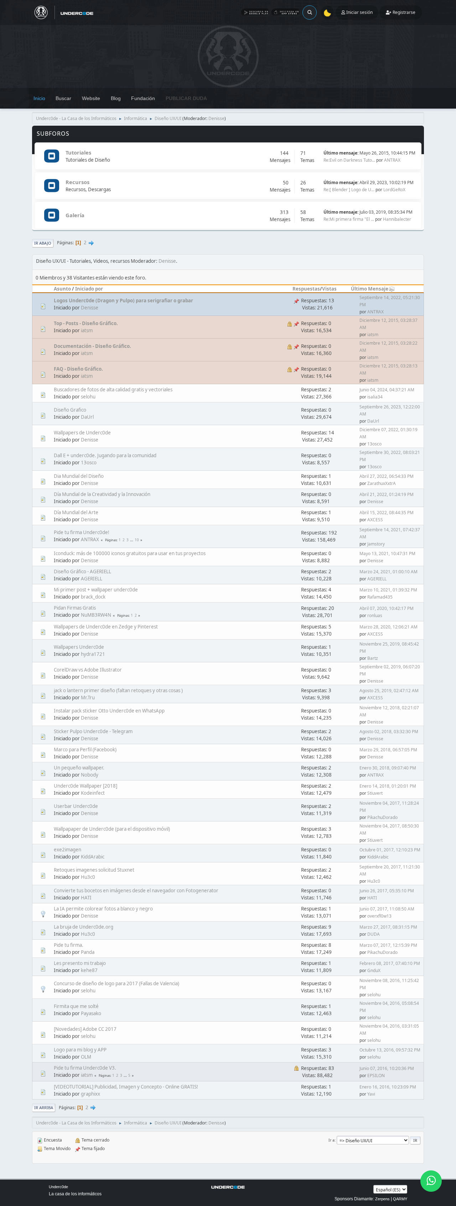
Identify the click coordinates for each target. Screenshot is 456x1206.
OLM (86, 1057)
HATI (86, 897)
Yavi (371, 1094)
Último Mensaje (369, 289)
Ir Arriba (43, 1107)
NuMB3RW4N (96, 615)
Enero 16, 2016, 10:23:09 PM (387, 1087)
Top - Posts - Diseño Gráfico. (86, 323)
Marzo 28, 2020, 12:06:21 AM (388, 627)
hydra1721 (93, 654)
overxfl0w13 (379, 916)
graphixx (90, 1094)
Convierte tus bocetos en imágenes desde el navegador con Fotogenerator (136, 890)
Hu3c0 (88, 877)
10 (137, 539)
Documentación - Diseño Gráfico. (92, 346)
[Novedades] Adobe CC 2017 (85, 1029)
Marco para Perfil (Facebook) (85, 749)
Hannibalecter (397, 219)
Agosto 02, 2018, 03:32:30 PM (388, 732)
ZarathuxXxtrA (381, 483)
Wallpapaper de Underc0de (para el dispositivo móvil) (112, 829)
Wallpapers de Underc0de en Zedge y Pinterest (106, 626)
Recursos (77, 182)
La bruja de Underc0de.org (83, 927)
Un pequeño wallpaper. (79, 767)
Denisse (216, 118)
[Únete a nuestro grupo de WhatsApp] (431, 1181)
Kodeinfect (93, 793)
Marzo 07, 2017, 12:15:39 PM (388, 945)
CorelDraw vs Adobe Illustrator (88, 670)
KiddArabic (92, 856)
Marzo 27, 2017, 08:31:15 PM (388, 927)
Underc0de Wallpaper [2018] (85, 786)
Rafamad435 (380, 597)
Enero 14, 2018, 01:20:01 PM (387, 786)
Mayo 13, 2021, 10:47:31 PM (387, 553)
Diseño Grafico (70, 410)
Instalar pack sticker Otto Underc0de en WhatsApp (109, 711)
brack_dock (93, 597)
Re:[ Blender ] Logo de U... (348, 190)
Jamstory (376, 544)
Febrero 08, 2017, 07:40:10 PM (389, 963)
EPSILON (376, 1075)
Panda (87, 952)
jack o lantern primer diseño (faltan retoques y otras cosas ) (118, 690)
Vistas (329, 289)
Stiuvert (375, 793)
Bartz (372, 658)
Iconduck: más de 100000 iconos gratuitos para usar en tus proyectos (130, 553)
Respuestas (306, 289)
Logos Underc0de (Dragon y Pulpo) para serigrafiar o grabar (123, 300)
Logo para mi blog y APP (80, 1049)
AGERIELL (91, 578)
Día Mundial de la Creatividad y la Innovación (102, 494)
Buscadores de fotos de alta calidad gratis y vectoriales (113, 389)
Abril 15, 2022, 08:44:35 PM (386, 513)
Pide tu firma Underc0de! (81, 532)
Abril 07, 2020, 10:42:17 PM (386, 608)
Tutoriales (78, 152)
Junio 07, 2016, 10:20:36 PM (386, 1068)
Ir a (331, 1140)
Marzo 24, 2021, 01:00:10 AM (388, 572)
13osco (374, 444)
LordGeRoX (394, 190)
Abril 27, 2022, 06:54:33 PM (386, 476)
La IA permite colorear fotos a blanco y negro (103, 908)
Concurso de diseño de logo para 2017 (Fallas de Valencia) (116, 983)
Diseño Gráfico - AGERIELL (82, 571)
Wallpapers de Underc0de (82, 432)
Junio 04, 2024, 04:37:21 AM (386, 390)
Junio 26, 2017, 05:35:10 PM (386, 891)
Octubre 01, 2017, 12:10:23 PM (389, 850)
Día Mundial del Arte (76, 512)
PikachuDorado (382, 817)
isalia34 (375, 397)
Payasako (91, 1013)
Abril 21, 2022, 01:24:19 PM (386, 494)
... (132, 539)
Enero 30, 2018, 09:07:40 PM (387, 768)
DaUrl (87, 417)
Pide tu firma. (68, 945)
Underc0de (58, 1187)
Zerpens (382, 1199)
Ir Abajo (42, 243)
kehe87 (89, 970)
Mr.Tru (88, 697)
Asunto (62, 289)
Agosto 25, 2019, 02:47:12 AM (389, 691)
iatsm (87, 330)
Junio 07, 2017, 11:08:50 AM (386, 909)
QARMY (400, 1199)
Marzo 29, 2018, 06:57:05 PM (388, 750)
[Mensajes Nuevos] (51, 156)
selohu (88, 396)
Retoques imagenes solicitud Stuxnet (94, 870)
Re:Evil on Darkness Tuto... (349, 160)
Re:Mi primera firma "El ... (348, 219)
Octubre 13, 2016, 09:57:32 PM (389, 1050)
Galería (75, 215)
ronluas (374, 615)
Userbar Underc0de (76, 806)
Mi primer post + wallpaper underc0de (96, 589)
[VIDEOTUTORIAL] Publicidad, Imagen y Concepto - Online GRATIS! (126, 1087)
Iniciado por (89, 289)
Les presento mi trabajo (80, 963)
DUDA (373, 934)
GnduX (373, 970)
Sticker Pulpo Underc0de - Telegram (93, 731)
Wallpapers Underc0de (79, 647)
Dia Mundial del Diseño (79, 476)
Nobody (89, 775)
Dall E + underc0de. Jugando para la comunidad (105, 455)
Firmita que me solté (76, 1006)
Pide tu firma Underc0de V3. (85, 1068)
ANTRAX (392, 160)
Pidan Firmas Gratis (75, 608)
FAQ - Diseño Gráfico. (78, 369)
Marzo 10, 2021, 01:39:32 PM (388, 590)
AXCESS (375, 520)
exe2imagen (67, 849)
